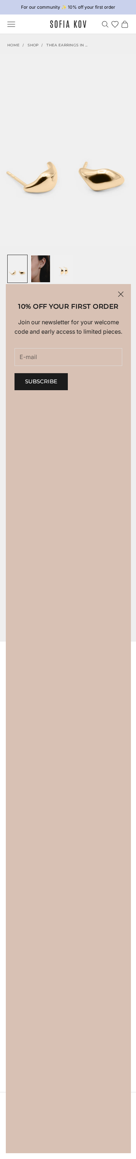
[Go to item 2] (40, 269)
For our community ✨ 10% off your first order (68, 7)
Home (13, 45)
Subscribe (41, 381)
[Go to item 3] (64, 269)
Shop (33, 45)
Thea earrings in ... (66, 45)
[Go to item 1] (17, 269)
